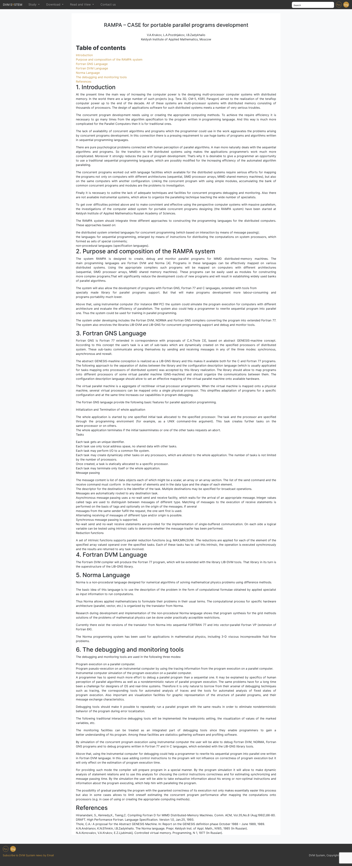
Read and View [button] (81, 4)
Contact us (108, 4)
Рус (339, 4)
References (83, 81)
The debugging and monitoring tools (101, 77)
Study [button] (32, 4)
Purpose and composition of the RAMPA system (109, 59)
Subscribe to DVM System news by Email (28, 855)
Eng (346, 4)
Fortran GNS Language (92, 64)
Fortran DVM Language (92, 68)
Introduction (84, 55)
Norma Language (88, 73)
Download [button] (53, 4)
